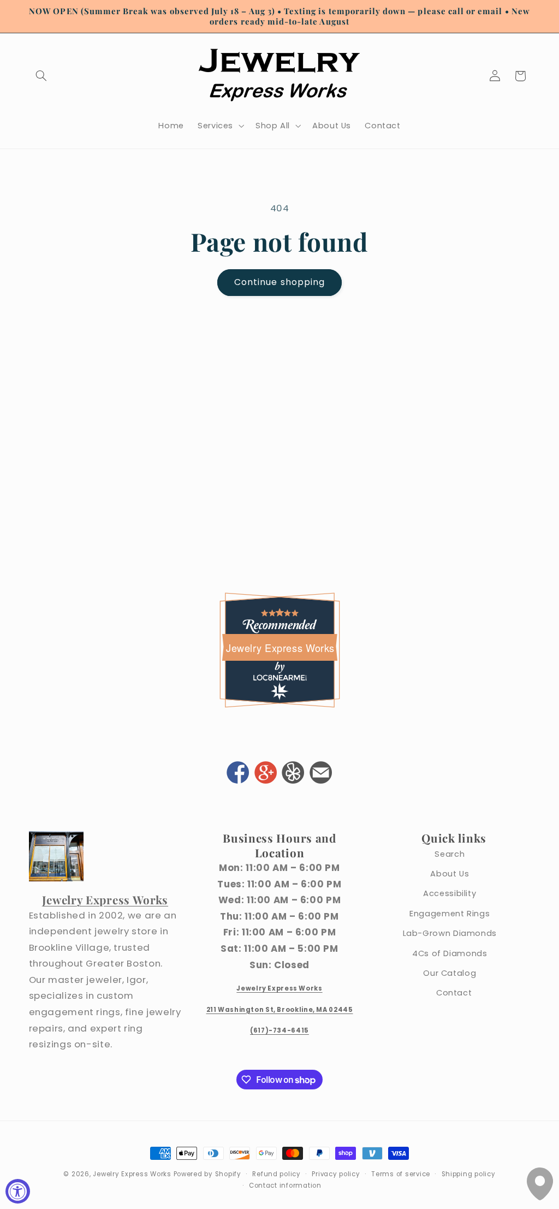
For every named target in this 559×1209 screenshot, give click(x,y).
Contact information (285, 1185)
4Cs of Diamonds (449, 953)
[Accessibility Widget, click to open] (17, 1191)
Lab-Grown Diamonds (450, 933)
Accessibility (449, 893)
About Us (449, 873)
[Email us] (321, 773)
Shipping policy (469, 1174)
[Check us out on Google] (265, 773)
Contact (454, 992)
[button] (41, 75)
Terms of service (400, 1174)
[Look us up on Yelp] (293, 773)
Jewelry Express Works (280, 648)
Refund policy (276, 1174)
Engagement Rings (449, 913)
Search (450, 854)
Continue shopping (279, 282)
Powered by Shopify (207, 1174)
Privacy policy (336, 1174)
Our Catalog (449, 973)
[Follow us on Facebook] (238, 773)
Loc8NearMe (279, 677)
